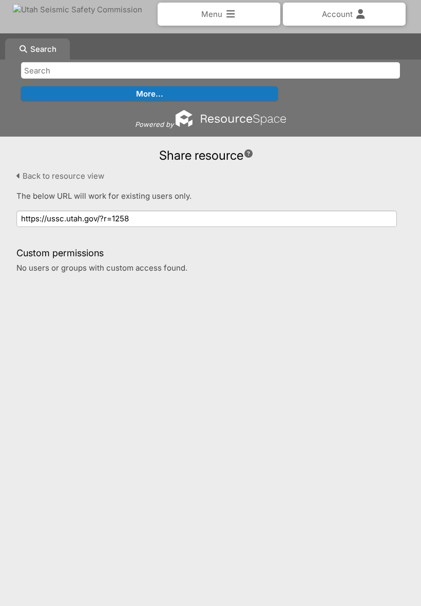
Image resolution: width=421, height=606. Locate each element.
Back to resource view (62, 176)
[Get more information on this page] (248, 153)
